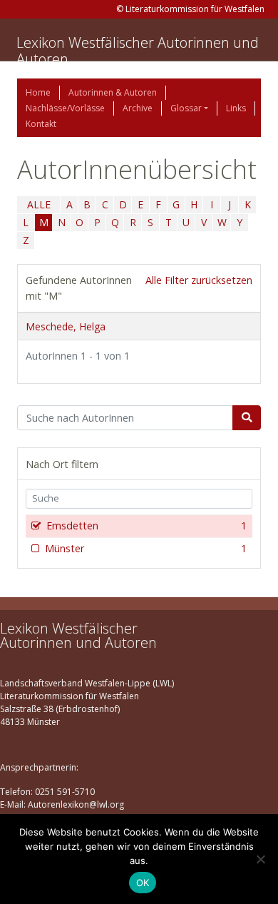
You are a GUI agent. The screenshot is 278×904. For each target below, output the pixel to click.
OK (143, 882)
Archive (138, 108)
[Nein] (260, 859)
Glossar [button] (186, 108)
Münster (146, 548)
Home (38, 92)
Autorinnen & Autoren (112, 92)
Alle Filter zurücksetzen (198, 280)
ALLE (39, 204)
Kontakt (41, 124)
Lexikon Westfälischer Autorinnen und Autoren (137, 50)
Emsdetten (146, 525)
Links (236, 108)
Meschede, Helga (65, 326)
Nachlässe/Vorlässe (65, 108)
